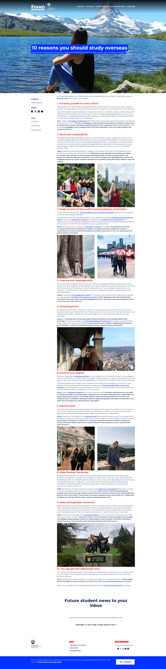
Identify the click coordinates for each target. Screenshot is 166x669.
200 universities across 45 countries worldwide (97, 212)
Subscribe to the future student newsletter (95, 625)
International (35, 126)
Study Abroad (36, 130)
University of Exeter (91, 515)
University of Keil (90, 416)
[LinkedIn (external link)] (128, 649)
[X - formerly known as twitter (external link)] (120, 649)
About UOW (74, 648)
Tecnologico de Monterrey (77, 121)
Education (34, 121)
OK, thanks (125, 662)
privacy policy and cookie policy (50, 662)
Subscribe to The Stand (78, 645)
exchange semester (82, 376)
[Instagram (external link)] (123, 649)
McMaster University (75, 392)
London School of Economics (112, 219)
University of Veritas (89, 297)
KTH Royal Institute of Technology (97, 321)
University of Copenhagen (107, 489)
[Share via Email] (42, 111)
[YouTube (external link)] (125, 649)
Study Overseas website (112, 585)
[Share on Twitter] (35, 111)
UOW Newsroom (75, 650)
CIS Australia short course (81, 295)
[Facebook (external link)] (118, 649)
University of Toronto (79, 219)
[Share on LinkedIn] (39, 111)
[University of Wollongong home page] (36, 644)
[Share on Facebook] (32, 111)
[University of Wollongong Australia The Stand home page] (43, 7)
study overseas (62, 98)
